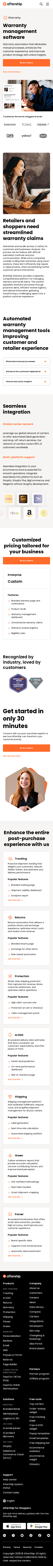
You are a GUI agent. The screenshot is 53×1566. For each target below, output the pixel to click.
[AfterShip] (13, 4)
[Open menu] (47, 4)
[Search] (41, 4)
